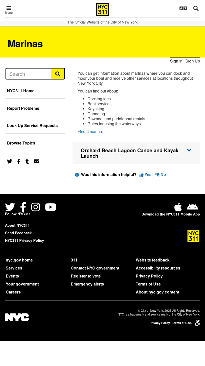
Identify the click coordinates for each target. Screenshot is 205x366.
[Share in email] (36, 160)
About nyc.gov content (157, 292)
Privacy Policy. (160, 323)
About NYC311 (17, 225)
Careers (13, 292)
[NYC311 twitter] (11, 207)
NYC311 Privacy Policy (24, 240)
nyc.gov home (19, 260)
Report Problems (23, 108)
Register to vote (86, 276)
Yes (148, 174)
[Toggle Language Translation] (183, 8)
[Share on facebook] (18, 160)
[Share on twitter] (9, 160)
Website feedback (153, 260)
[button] (136, 153)
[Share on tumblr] (27, 160)
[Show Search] (196, 8)
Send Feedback (18, 232)
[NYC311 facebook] (23, 207)
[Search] (58, 73)
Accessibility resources (158, 268)
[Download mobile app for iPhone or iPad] (179, 209)
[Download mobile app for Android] (192, 209)
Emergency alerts (87, 284)
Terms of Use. (182, 323)
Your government (22, 284)
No (163, 174)
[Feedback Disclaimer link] (77, 174)
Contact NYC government (95, 268)
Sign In (176, 61)
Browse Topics (21, 143)
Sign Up (193, 61)
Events (12, 276)
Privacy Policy (149, 276)
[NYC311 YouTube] (50, 207)
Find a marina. (90, 131)
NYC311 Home (20, 91)
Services (14, 268)
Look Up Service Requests (32, 125)
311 (74, 260)
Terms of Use (148, 284)
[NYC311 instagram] (35, 207)
